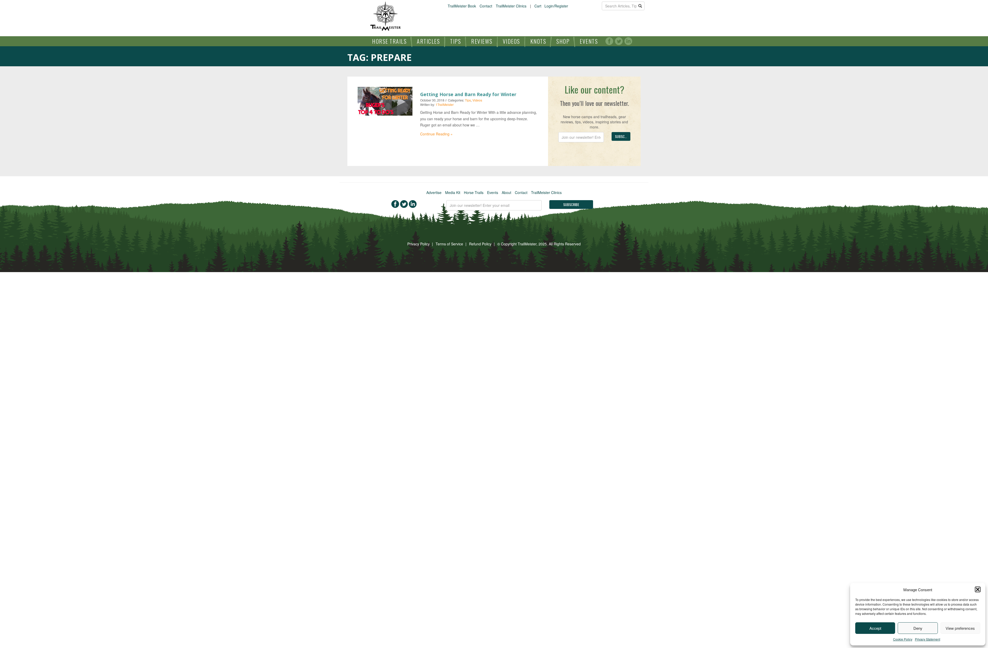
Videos (511, 41)
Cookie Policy (902, 639)
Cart (537, 5)
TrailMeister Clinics (511, 5)
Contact (486, 5)
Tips (455, 41)
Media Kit (452, 192)
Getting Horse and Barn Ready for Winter (468, 94)
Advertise (434, 192)
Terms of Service (449, 243)
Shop (562, 41)
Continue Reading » (436, 133)
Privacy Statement (927, 639)
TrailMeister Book (462, 5)
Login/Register (556, 5)
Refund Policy (480, 243)
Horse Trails (389, 41)
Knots (538, 41)
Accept (875, 628)
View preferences (960, 628)
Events (589, 41)
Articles (428, 41)
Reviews (481, 41)
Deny (917, 628)
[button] (977, 589)
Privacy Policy (418, 243)
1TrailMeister (445, 104)
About (506, 192)
